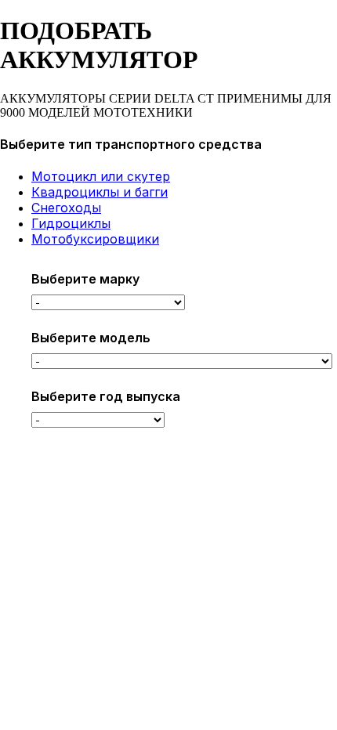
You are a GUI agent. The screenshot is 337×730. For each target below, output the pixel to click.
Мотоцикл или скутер (100, 176)
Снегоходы (66, 207)
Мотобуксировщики (95, 239)
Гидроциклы (71, 223)
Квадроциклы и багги (99, 192)
